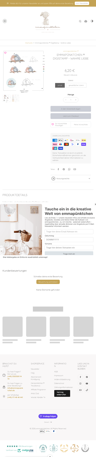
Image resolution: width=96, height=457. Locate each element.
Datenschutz (59, 383)
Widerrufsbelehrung (62, 379)
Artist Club (35, 393)
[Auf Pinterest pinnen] (63, 169)
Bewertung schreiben (48, 282)
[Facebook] (80, 377)
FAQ (32, 373)
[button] (70, 109)
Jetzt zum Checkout (71, 116)
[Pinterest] (87, 377)
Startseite (29, 43)
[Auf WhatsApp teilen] (69, 169)
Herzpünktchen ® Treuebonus (37, 384)
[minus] (65, 99)
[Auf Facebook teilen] (58, 169)
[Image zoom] (24, 71)
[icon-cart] (85, 21)
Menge (71, 94)
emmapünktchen (43, 428)
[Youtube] (87, 383)
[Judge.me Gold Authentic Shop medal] (64, 448)
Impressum (58, 375)
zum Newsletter (82, 3)
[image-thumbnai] (6, 98)
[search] (80, 21)
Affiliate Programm (38, 389)
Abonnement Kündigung (36, 378)
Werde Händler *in (38, 397)
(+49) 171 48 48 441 (15, 397)
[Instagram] (80, 383)
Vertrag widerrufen (61, 393)
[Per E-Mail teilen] (75, 169)
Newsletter (35, 369)
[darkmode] (91, 21)
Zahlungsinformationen (62, 387)
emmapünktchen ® (70, 51)
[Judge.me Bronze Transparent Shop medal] (75, 448)
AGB (56, 371)
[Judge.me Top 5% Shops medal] (85, 448)
